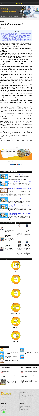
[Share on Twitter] (13, 164)
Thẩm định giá (3, 409)
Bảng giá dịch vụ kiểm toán (25, 406)
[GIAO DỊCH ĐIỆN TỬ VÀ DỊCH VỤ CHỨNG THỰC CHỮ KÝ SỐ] (4, 206)
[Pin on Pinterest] (17, 164)
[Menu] (1, 3)
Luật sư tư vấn (3, 407)
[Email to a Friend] (15, 164)
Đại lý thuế (2, 410)
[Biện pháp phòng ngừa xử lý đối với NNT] (4, 176)
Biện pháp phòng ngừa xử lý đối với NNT (17, 174)
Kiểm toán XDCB (3, 406)
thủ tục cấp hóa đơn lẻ (20, 168)
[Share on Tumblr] (20, 164)
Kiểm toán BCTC (3, 405)
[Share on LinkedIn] (19, 164)
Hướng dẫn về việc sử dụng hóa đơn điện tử (18, 198)
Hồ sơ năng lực (23, 405)
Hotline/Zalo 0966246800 (24, 409)
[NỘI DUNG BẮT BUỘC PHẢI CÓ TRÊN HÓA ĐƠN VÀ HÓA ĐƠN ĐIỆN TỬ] (4, 214)
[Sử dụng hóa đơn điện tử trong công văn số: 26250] (4, 183)
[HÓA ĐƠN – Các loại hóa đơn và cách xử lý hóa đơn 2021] (4, 190)
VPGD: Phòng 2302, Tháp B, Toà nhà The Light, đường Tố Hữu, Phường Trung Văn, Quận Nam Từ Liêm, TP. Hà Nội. (29, 395)
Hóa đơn (2, 21)
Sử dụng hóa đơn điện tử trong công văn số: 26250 (19, 181)
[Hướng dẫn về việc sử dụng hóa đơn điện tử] (4, 199)
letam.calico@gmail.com (24, 410)
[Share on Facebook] (11, 164)
